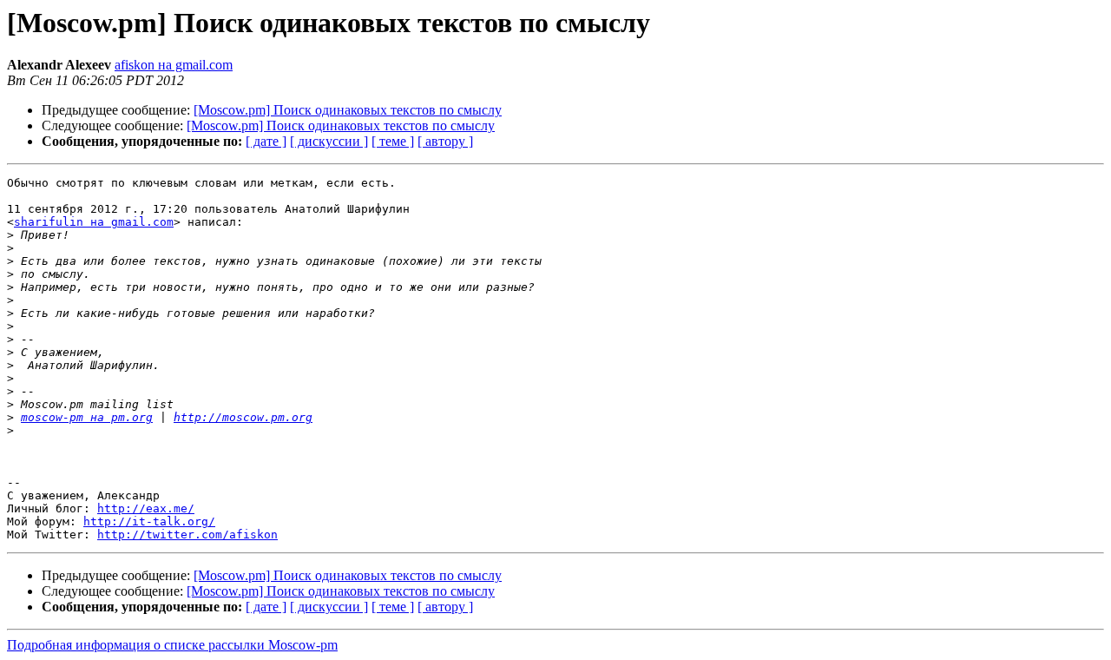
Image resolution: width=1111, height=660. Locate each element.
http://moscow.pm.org (243, 417)
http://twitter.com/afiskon (187, 534)
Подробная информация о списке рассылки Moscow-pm (172, 644)
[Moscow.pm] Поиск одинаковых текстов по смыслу (348, 109)
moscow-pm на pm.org (87, 417)
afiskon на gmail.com (174, 64)
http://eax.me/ (145, 508)
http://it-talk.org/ (149, 521)
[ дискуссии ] (329, 141)
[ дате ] (266, 141)
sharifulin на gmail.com (94, 221)
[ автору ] (445, 141)
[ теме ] (392, 141)
